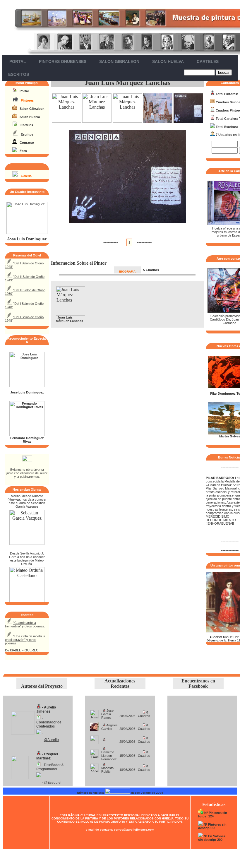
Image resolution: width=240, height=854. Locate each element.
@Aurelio (51, 740)
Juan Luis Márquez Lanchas (127, 82)
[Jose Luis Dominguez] (26, 233)
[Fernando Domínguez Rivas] (26, 435)
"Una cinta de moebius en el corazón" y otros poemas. (25, 639)
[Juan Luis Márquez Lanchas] (66, 121)
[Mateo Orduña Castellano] (26, 600)
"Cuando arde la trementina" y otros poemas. (25, 624)
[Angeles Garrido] (94, 725)
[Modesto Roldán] (94, 766)
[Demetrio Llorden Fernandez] (94, 752)
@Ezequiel (52, 783)
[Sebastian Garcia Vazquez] (26, 543)
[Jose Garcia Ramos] (94, 712)
